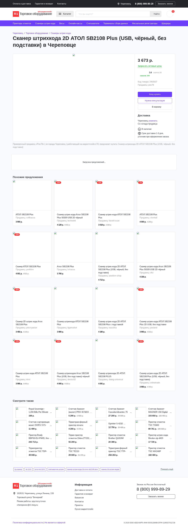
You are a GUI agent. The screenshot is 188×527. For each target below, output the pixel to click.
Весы (61, 23)
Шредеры (166, 23)
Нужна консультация (155, 100)
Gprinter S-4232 (115, 423)
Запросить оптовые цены (150, 66)
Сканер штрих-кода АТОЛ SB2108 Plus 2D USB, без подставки (156, 323)
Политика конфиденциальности (28, 522)
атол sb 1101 (40, 469)
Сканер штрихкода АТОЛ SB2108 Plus (72, 323)
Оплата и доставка (22, 3)
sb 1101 (29, 469)
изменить (153, 121)
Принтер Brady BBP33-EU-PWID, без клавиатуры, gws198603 (39, 437)
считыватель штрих (56, 469)
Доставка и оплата (83, 490)
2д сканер (18, 469)
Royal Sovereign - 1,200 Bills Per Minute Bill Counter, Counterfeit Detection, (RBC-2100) (39, 411)
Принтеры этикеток (22, 23)
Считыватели (92, 23)
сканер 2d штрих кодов (110, 469)
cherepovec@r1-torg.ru (27, 505)
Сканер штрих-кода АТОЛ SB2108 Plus (114, 216)
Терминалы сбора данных (115, 23)
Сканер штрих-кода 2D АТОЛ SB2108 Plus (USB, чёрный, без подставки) (113, 269)
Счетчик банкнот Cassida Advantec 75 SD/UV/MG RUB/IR (118, 411)
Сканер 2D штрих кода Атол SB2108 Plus (29, 323)
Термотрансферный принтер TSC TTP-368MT (117, 450)
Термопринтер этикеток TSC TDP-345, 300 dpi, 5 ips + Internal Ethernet (38, 450)
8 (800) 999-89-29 (144, 3)
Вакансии (79, 497)
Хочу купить (155, 94)
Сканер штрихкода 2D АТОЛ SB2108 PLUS (111, 375)
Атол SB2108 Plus (65, 266)
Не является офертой (55, 522)
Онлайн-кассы (75, 23)
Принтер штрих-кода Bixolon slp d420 (158, 436)
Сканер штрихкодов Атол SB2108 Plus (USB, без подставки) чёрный (73, 375)
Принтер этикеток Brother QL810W (116, 436)
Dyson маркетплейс (84, 509)
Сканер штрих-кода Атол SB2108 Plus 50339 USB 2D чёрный (72, 216)
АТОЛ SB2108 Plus (24, 214)
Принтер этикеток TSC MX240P (156, 449)
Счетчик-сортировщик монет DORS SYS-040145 (39, 424)
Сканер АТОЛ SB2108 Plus (28, 266)
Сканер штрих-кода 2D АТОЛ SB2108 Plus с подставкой (112, 323)
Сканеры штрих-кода (45, 23)
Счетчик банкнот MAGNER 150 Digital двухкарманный (157, 411)
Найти (156, 14)
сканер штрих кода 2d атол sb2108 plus (82, 469)
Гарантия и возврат (44, 3)
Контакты (61, 3)
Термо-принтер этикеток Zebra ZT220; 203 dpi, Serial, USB (79, 437)
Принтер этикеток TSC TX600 (156, 423)
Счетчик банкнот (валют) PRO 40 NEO (79, 410)
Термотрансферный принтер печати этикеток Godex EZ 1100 (78, 424)
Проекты (79, 505)
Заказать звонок (165, 3)
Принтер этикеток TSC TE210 (77, 449)
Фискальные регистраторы (144, 23)
